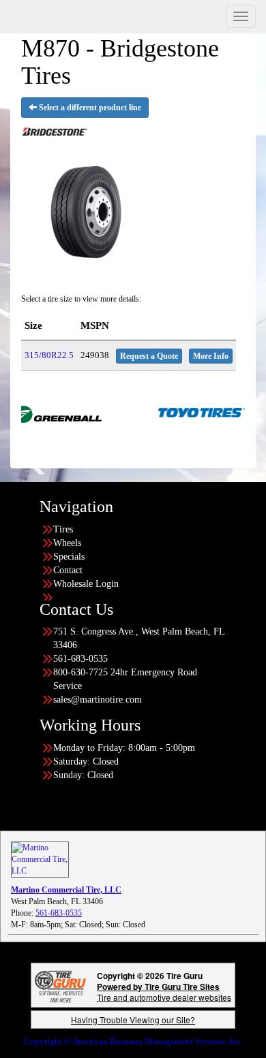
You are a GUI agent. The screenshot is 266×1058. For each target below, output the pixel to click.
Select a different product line (89, 107)
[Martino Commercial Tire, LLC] (40, 858)
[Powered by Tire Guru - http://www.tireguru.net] (60, 985)
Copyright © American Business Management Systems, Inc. (133, 1041)
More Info (210, 356)
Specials (69, 556)
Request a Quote (149, 356)
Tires (63, 529)
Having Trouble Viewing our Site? (133, 1019)
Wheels (67, 543)
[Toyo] (189, 412)
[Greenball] (46, 412)
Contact (68, 570)
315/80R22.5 (49, 355)
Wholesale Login (86, 584)
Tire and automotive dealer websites (164, 991)
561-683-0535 (58, 913)
